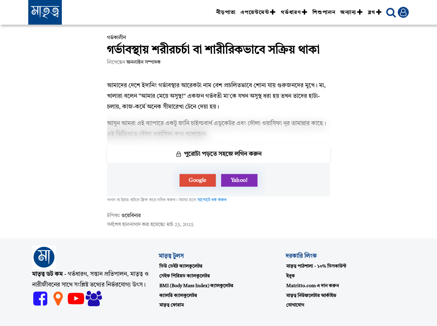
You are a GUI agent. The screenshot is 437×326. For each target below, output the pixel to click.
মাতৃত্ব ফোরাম (171, 305)
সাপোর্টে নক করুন (212, 200)
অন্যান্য (348, 12)
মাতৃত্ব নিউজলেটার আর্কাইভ (311, 295)
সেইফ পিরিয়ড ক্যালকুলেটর (184, 276)
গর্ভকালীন (116, 37)
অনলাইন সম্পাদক (143, 62)
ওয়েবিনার (131, 215)
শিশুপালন (324, 12)
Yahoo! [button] (239, 180)
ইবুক (290, 276)
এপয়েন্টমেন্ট (254, 12)
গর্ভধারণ (291, 12)
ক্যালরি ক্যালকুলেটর (178, 295)
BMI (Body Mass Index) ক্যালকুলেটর (196, 286)
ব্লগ (371, 12)
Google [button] (198, 180)
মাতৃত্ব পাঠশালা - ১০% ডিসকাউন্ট (316, 266)
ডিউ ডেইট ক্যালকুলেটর (180, 266)
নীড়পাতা (226, 12)
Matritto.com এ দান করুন (312, 286)
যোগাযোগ (295, 305)
